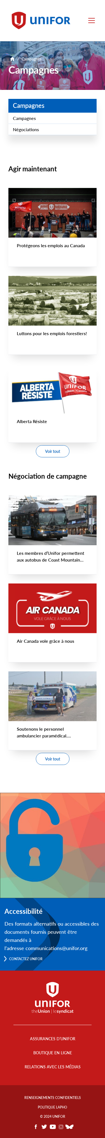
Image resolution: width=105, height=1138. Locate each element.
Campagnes (29, 105)
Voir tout (52, 451)
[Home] (43, 20)
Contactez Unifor (26, 959)
